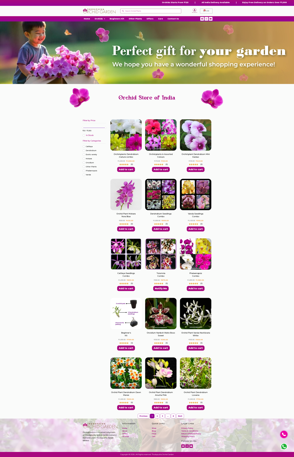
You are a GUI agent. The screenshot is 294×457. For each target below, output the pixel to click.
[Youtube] (210, 19)
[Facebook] (202, 19)
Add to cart (126, 169)
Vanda (88, 175)
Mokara (89, 159)
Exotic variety (91, 155)
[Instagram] (206, 19)
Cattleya (89, 146)
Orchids (99, 19)
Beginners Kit (117, 19)
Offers (150, 19)
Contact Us (173, 19)
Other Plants (135, 19)
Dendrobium (91, 151)
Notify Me (161, 288)
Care (160, 19)
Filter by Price (89, 120)
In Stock (90, 135)
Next (180, 416)
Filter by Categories (92, 141)
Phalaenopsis (91, 171)
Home (87, 19)
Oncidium (90, 163)
